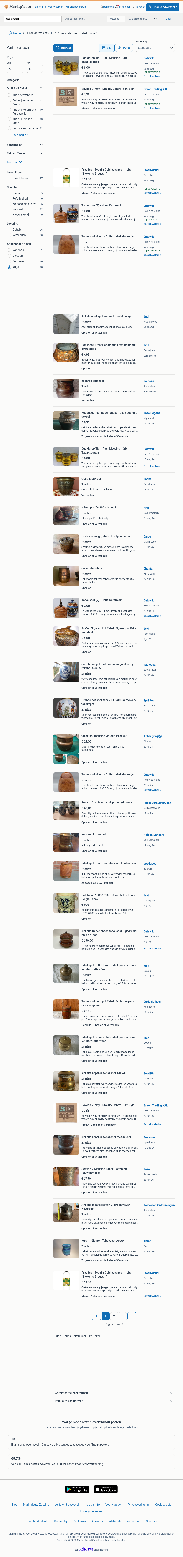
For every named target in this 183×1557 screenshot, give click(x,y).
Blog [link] (14, 1504)
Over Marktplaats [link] (37, 1521)
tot (28, 63)
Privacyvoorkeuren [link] (91, 1511)
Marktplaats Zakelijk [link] (36, 1504)
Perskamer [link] (79, 1521)
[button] (123, 6)
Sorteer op (141, 41)
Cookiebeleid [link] (163, 1504)
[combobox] (33, 19)
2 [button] (114, 1316)
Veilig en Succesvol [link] (67, 1504)
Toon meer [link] (18, 134)
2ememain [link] (133, 1521)
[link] (17, 7)
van (9, 63)
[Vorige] (96, 1316)
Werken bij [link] (60, 1521)
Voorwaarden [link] (55, 6)
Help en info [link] (39, 6)
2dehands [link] (115, 1521)
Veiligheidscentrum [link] (75, 6)
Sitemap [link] (151, 1521)
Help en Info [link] (92, 1504)
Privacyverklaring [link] (139, 1504)
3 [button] (122, 1316)
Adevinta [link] (97, 1521)
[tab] (107, 48)
